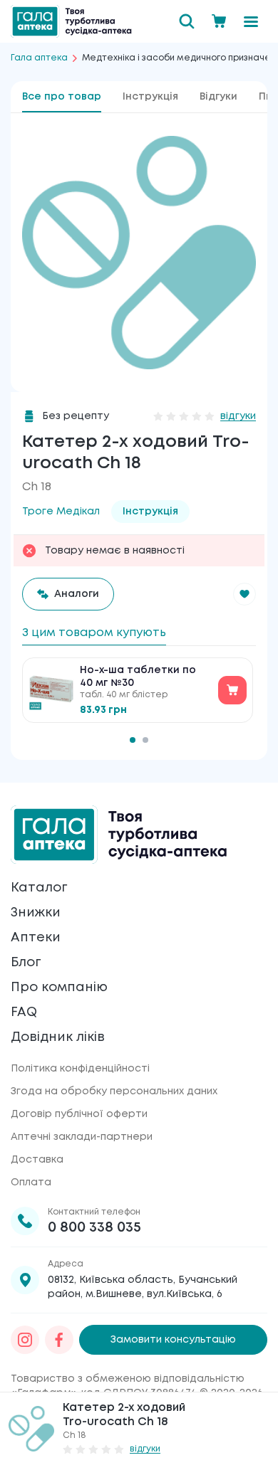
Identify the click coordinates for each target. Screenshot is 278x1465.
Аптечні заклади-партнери (82, 1137)
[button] (244, 594)
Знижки (36, 913)
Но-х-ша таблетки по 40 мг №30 (138, 676)
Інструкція (150, 96)
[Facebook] (59, 1340)
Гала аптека (39, 58)
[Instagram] (25, 1340)
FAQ (24, 1012)
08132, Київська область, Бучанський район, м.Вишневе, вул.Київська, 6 (142, 1287)
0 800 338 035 (94, 1227)
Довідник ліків (58, 1037)
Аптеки (36, 937)
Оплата (31, 1182)
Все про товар (61, 96)
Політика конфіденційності (80, 1068)
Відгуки (218, 96)
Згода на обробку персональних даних (114, 1091)
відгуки (238, 416)
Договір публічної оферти (79, 1114)
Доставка (37, 1159)
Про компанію (59, 987)
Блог (26, 962)
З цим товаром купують (94, 633)
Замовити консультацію (173, 1340)
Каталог (39, 888)
